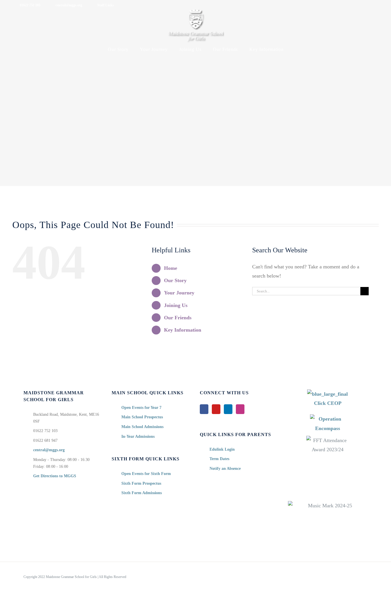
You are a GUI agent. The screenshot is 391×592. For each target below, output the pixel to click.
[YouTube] (216, 409)
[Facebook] (204, 409)
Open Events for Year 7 (141, 407)
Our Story (175, 280)
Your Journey (179, 293)
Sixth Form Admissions (141, 493)
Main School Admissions (142, 427)
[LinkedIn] (228, 409)
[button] (297, 49)
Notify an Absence (225, 468)
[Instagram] (240, 409)
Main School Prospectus (142, 417)
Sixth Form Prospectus (141, 483)
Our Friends (177, 317)
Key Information (182, 330)
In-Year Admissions (138, 436)
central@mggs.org (49, 450)
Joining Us (175, 305)
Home (170, 268)
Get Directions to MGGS (54, 476)
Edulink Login (222, 449)
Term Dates (219, 459)
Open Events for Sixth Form (146, 474)
